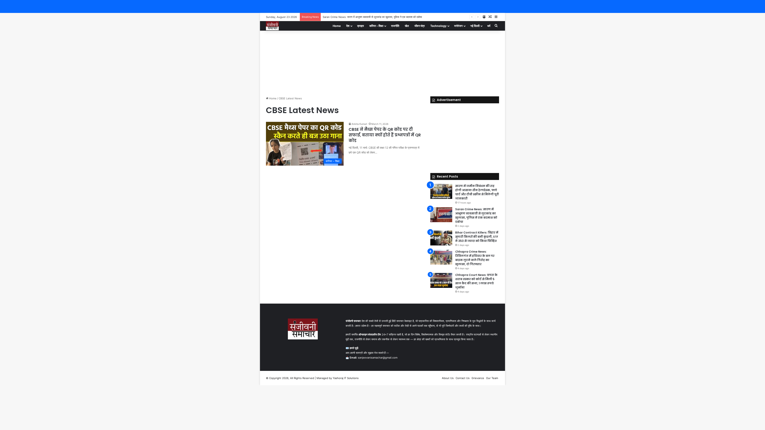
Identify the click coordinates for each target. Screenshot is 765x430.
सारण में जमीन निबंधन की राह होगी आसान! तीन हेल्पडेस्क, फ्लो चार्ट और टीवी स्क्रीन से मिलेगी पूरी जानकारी (477, 192)
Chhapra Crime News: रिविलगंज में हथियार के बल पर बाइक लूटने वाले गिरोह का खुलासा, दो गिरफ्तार (474, 258)
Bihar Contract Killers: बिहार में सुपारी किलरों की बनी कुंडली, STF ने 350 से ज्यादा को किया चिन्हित (476, 237)
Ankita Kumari (359, 123)
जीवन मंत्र (419, 25)
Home (337, 25)
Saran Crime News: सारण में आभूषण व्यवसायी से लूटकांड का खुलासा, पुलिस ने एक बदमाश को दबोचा (372, 17)
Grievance (478, 378)
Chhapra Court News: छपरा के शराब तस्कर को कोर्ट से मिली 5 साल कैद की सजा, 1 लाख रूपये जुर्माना (476, 281)
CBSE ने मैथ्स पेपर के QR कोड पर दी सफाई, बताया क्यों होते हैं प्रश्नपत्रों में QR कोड (385, 135)
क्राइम (360, 25)
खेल (407, 25)
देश (347, 25)
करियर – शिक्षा (376, 25)
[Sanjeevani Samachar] (272, 25)
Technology (438, 25)
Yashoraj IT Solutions (346, 378)
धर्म (488, 25)
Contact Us (463, 378)
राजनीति (395, 25)
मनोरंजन (458, 25)
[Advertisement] (382, 62)
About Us (448, 378)
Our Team (492, 378)
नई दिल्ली (475, 25)
